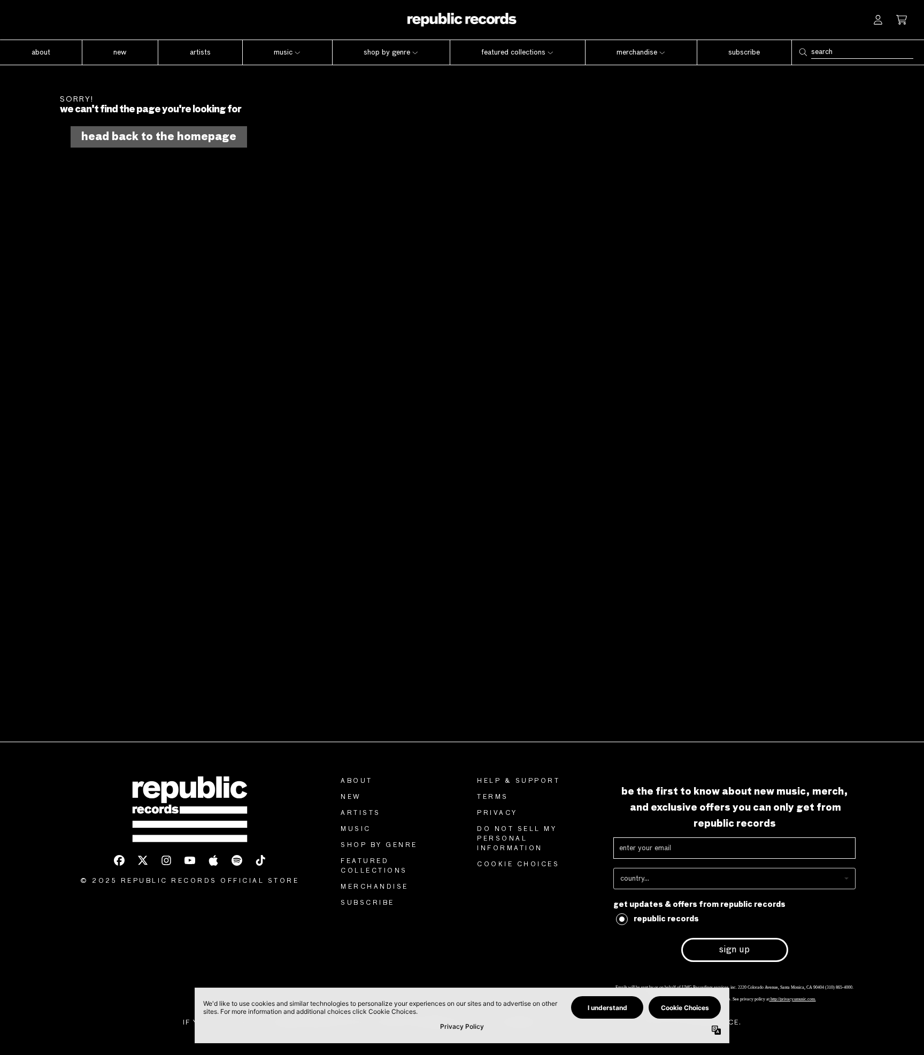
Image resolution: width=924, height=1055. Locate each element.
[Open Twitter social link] (143, 860)
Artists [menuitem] (200, 52)
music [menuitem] (283, 52)
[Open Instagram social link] (166, 860)
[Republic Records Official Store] (462, 20)
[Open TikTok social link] (260, 860)
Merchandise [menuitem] (637, 52)
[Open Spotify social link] (237, 860)
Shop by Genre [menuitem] (387, 52)
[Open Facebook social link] (119, 860)
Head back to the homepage (158, 137)
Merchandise (375, 887)
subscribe (368, 903)
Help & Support (518, 781)
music (356, 829)
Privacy (497, 813)
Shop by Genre (379, 845)
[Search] (802, 52)
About (357, 781)
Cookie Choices (518, 864)
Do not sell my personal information (517, 839)
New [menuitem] (119, 52)
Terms (493, 797)
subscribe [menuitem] (744, 52)
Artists (361, 813)
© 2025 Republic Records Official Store (189, 881)
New (351, 797)
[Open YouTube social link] (190, 860)
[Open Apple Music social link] (213, 860)
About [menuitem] (41, 52)
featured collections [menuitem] (513, 52)
